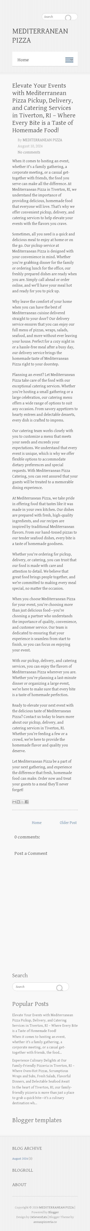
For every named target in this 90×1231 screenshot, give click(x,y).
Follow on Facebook (22, 5)
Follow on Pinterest (48, 5)
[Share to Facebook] (26, 802)
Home (37, 822)
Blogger (53, 1212)
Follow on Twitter (31, 5)
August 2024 (20, 1158)
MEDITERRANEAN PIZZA (40, 36)
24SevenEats (38, 1217)
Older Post (68, 822)
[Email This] (14, 802)
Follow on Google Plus (39, 5)
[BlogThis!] (18, 802)
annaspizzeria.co (45, 1222)
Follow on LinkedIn (65, 5)
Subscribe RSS (74, 5)
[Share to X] (22, 802)
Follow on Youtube (57, 5)
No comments (29, 152)
